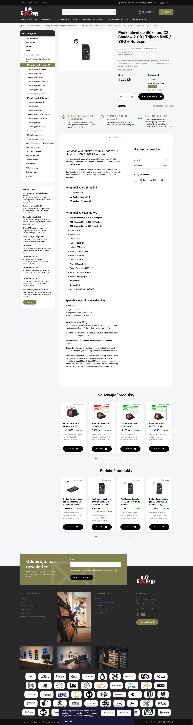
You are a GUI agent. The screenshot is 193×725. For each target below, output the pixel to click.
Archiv (30, 302)
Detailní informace (125, 70)
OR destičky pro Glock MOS (36, 69)
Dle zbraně (29, 47)
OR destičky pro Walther (35, 110)
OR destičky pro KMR (34, 122)
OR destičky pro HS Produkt (36, 85)
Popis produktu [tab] (115, 137)
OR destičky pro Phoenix (35, 139)
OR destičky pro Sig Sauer (36, 94)
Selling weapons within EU (32, 206)
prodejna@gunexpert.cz (149, 599)
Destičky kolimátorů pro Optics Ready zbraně (39, 60)
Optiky (28, 51)
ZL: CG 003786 (100, 613)
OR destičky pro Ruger (34, 90)
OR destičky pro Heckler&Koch (37, 81)
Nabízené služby (32, 160)
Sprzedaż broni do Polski (32, 217)
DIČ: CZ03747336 (101, 609)
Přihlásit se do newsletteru (82, 577)
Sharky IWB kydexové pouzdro (33, 228)
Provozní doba (34, 3)
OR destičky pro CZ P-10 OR (36, 73)
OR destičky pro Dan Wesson (37, 118)
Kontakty (23, 3)
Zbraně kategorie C (30, 279)
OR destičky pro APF (34, 106)
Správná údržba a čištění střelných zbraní (35, 194)
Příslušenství (30, 43)
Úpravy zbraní (31, 164)
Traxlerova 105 (100, 599)
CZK (166, 3)
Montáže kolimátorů (33, 55)
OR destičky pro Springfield (36, 127)
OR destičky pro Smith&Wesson (38, 98)
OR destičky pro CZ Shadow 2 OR (38, 65)
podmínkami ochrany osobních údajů (104, 571)
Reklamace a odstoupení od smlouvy (32, 616)
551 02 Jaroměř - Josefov (104, 602)
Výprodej (29, 176)
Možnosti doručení (155, 90)
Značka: (125, 54)
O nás (45, 3)
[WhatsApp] (138, 614)
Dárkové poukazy (32, 168)
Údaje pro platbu (25, 613)
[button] (96, 458)
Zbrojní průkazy (31, 172)
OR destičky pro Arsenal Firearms (38, 114)
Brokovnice (27, 246)
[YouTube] (143, 614)
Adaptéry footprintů (33, 147)
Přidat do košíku (149, 96)
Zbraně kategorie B (30, 257)
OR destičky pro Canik (34, 131)
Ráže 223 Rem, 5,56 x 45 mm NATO (35, 290)
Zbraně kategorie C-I (30, 268)
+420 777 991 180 (147, 608)
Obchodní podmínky (26, 606)
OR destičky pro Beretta (35, 77)
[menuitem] (29, 19)
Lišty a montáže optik (33, 151)
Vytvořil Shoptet (150, 722)
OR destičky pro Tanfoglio (36, 102)
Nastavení (68, 721)
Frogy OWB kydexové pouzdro (33, 237)
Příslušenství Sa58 (32, 155)
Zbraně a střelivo (32, 38)
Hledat (113, 12)
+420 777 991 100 (147, 604)
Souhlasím (124, 713)
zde (91, 716)
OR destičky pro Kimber (35, 135)
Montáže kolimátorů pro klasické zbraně (40, 143)
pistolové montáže (109, 172)
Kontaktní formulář (147, 622)
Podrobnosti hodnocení (150, 49)
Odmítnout (108, 713)
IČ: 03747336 (99, 606)
